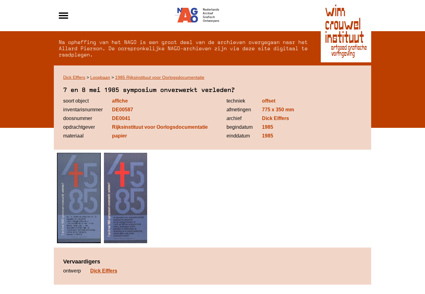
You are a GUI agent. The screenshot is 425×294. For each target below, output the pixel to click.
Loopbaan (100, 77)
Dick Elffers (74, 77)
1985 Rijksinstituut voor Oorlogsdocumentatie (159, 77)
